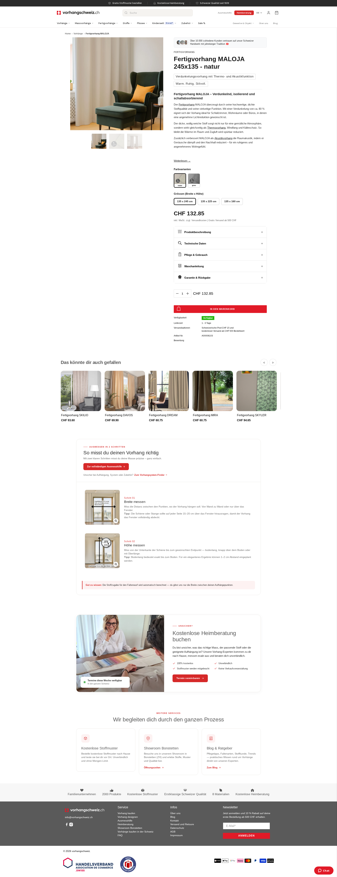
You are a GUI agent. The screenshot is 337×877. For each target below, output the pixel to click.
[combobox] (158, 12)
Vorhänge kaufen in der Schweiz (135, 831)
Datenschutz (177, 828)
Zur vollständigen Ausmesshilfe (104, 466)
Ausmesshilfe (225, 12)
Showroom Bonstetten (130, 828)
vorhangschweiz (81, 851)
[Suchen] (126, 12)
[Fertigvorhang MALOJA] (116, 83)
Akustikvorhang (223, 138)
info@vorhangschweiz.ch (79, 817)
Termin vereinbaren (188, 678)
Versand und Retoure (182, 824)
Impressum (176, 835)
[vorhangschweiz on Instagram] (71, 825)
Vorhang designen (128, 816)
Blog (275, 23)
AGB (172, 831)
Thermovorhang (216, 127)
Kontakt (174, 820)
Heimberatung (244, 12)
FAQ (120, 835)
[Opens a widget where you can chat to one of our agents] (323, 870)
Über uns (263, 23)
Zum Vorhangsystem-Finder (149, 475)
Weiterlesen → (182, 160)
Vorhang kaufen (126, 813)
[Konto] (268, 12)
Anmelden (246, 835)
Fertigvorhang (186, 104)
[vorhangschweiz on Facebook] (66, 825)
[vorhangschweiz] (84, 810)
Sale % (201, 23)
